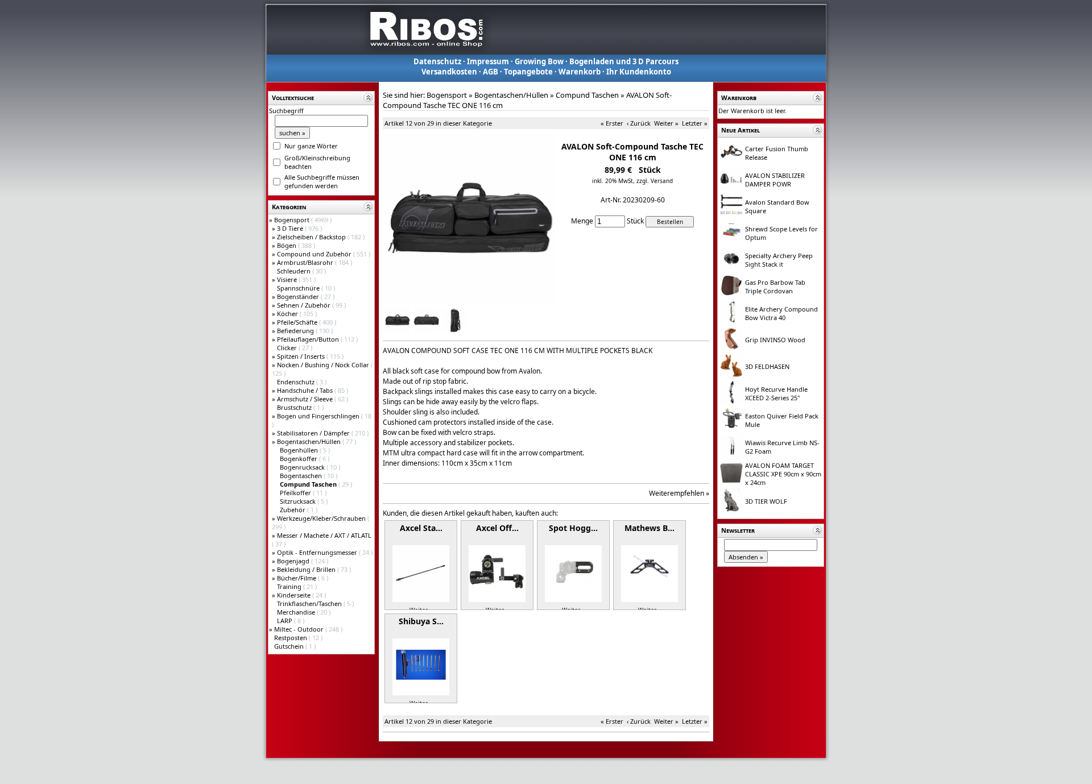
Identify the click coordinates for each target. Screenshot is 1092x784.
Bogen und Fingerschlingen (319, 416)
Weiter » (666, 123)
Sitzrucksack (298, 501)
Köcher (288, 313)
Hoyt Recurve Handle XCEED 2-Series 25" (776, 393)
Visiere (288, 279)
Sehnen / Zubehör (304, 305)
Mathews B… (649, 527)
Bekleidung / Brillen (307, 569)
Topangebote (528, 72)
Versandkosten (449, 72)
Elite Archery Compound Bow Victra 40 (781, 313)
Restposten (291, 637)
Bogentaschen (302, 475)
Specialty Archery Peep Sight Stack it (779, 259)
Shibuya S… (421, 621)
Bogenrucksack (303, 467)
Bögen (287, 245)
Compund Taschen (587, 95)
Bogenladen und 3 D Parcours (624, 61)
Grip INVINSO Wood (775, 339)
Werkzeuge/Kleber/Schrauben (322, 518)
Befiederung (296, 330)
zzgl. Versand (654, 181)
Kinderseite (294, 595)
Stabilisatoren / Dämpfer (314, 433)
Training (290, 586)
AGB (490, 72)
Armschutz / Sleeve (305, 399)
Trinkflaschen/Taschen (310, 603)
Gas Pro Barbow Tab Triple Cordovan (775, 286)
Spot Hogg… (573, 527)
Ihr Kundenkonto (638, 72)
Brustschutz (295, 407)
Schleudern (294, 271)
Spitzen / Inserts (301, 356)
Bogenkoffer (299, 458)
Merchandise (297, 612)
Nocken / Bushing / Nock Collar (324, 364)
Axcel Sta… (421, 527)
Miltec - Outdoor (299, 629)
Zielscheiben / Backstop (312, 237)
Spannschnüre (299, 288)
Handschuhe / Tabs (305, 390)
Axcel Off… (497, 527)
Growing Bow (539, 61)
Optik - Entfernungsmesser (318, 552)
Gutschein (289, 646)
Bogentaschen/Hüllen (309, 441)
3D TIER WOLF (766, 501)
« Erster (612, 123)
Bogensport (292, 219)
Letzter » (695, 123)
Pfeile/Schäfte (298, 322)
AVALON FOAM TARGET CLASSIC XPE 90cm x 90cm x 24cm (783, 474)
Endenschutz (296, 382)
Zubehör (293, 509)
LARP (285, 620)
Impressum (488, 61)
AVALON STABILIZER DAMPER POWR (775, 179)
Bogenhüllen (300, 450)
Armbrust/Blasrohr (306, 262)
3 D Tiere (291, 228)
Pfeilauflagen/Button (309, 339)
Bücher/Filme (297, 578)
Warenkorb (580, 72)
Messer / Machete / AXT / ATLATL (324, 535)
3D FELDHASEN (767, 366)
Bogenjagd (294, 561)
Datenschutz (437, 61)
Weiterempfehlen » (679, 493)
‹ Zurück (639, 123)
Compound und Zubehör (315, 254)
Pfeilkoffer (296, 492)
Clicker (288, 347)
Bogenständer (299, 296)
